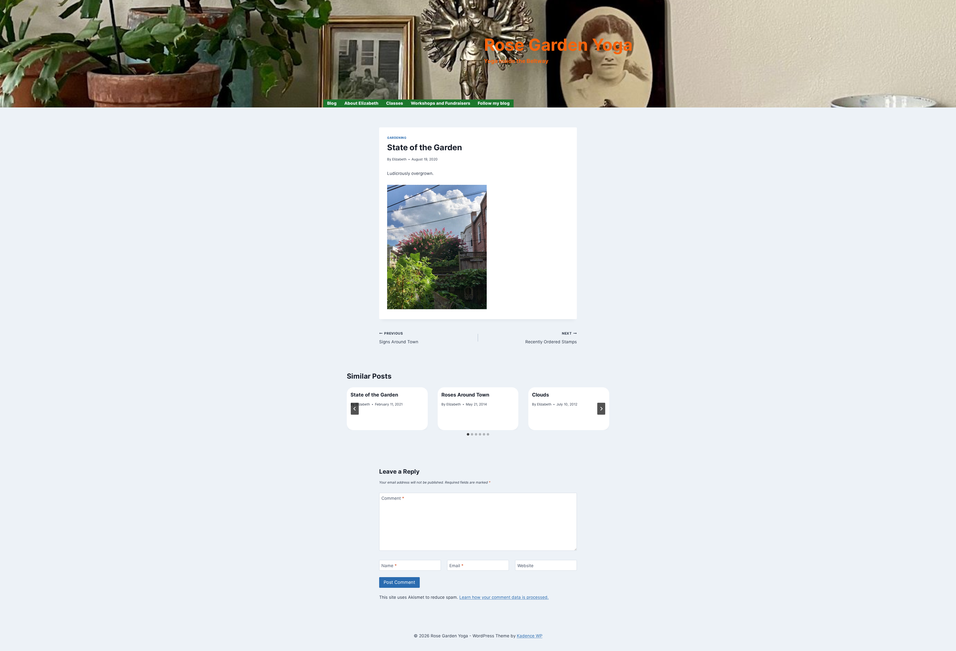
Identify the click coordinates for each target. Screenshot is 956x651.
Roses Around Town (465, 395)
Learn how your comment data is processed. (504, 597)
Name (389, 565)
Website (525, 565)
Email (456, 565)
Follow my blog (494, 103)
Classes (394, 103)
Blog (332, 103)
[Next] (601, 409)
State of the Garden (374, 395)
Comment (392, 498)
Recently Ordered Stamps (551, 338)
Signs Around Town (398, 338)
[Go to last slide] (355, 409)
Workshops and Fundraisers (440, 103)
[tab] (468, 434)
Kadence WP (529, 635)
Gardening (396, 138)
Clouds (540, 395)
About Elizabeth (361, 103)
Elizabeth (399, 159)
